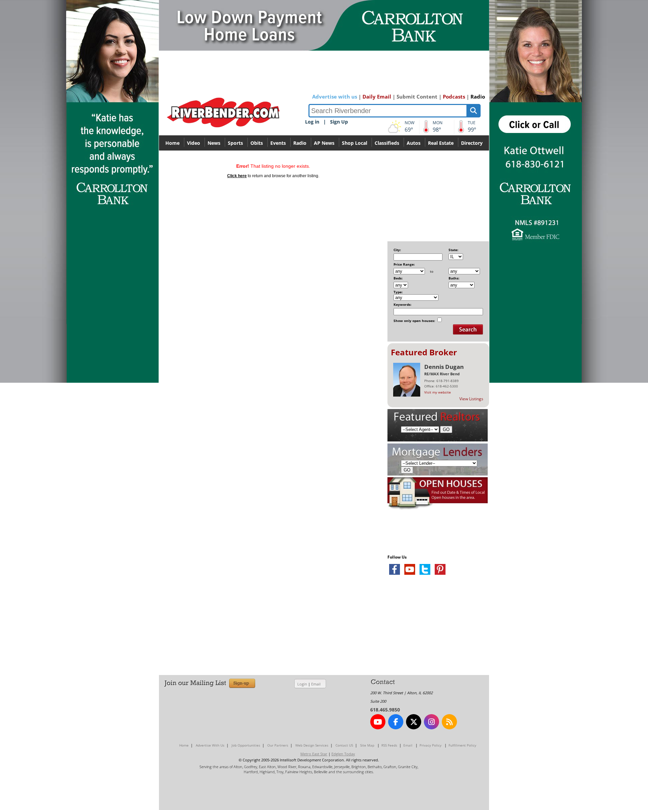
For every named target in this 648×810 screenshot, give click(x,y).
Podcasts (454, 96)
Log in (312, 121)
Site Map (367, 745)
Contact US (344, 745)
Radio (477, 96)
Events (278, 143)
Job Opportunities (246, 745)
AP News (324, 143)
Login (302, 683)
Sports (235, 143)
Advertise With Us (210, 745)
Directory (472, 143)
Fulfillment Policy (462, 745)
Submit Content (417, 96)
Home (172, 143)
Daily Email (376, 96)
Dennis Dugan (444, 367)
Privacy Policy (430, 745)
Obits (256, 143)
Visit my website (437, 392)
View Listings (471, 399)
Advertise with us (334, 96)
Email (316, 683)
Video (193, 143)
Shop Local (354, 143)
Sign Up (339, 121)
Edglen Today (343, 753)
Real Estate (441, 143)
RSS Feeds (389, 745)
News (214, 143)
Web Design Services (311, 745)
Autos (414, 143)
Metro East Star (313, 753)
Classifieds (387, 143)
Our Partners (277, 745)
